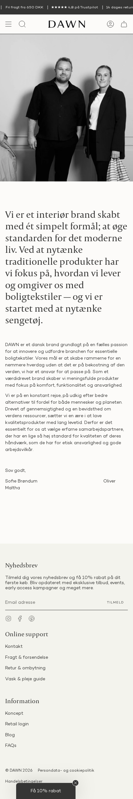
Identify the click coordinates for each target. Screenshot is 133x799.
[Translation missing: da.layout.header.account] (110, 24)
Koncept (14, 713)
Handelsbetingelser (23, 782)
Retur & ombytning (25, 668)
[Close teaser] (75, 783)
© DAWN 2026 (19, 771)
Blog (10, 735)
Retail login (17, 724)
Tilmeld (115, 602)
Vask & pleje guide (25, 679)
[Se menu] (8, 24)
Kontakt (14, 646)
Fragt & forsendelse (26, 657)
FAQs (10, 745)
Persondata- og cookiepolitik (66, 771)
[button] (46, 791)
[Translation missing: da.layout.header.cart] (124, 24)
